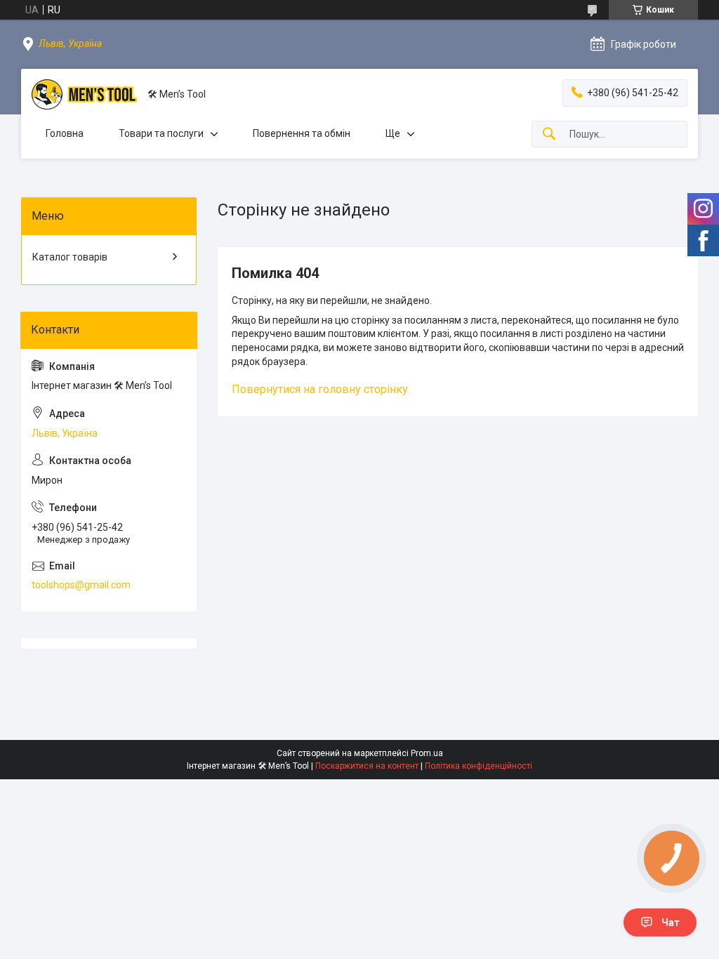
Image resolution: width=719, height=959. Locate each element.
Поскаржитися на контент (366, 766)
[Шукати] (549, 134)
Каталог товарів (69, 257)
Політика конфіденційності (478, 766)
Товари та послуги (161, 133)
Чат (670, 922)
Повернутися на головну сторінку (320, 389)
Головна (65, 133)
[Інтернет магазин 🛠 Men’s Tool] (84, 94)
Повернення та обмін (301, 133)
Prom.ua (427, 753)
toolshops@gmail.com (81, 584)
